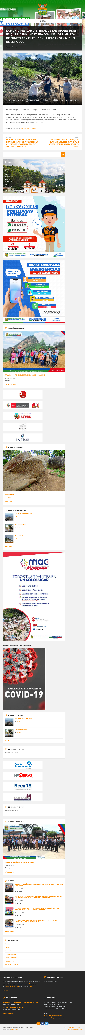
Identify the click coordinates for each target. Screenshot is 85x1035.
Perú (30, 986)
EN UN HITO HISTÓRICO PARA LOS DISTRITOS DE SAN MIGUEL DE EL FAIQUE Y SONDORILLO (39, 885)
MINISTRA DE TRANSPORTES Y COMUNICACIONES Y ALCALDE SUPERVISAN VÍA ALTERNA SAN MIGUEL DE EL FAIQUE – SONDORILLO (38, 897)
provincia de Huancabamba (22, 984)
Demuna (7, 947)
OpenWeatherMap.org (22, 190)
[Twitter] (47, 1023)
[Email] (38, 1023)
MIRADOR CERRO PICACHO (23, 514)
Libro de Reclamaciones (74, 1030)
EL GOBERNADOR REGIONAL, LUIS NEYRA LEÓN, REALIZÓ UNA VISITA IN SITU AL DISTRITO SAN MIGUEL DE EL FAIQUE (64, 143)
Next (77, 137)
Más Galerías (9, 872)
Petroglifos (9, 494)
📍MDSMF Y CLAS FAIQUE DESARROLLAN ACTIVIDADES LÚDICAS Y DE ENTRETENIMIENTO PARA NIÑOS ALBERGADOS (37, 909)
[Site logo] (42, 15)
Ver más (7, 740)
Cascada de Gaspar (21, 525)
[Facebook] (42, 1023)
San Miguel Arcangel (11, 964)
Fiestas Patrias (9, 961)
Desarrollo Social (10, 954)
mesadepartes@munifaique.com (54, 1018)
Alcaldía (7, 944)
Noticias (14, 47)
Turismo (9, 497)
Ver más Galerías (10, 385)
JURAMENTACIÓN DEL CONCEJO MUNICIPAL (20, 862)
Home (8, 47)
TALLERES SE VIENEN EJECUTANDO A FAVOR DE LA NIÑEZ (25, 375)
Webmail (71, 1027)
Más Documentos (8, 1014)
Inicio (65, 1027)
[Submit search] (63, 154)
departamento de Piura (12, 986)
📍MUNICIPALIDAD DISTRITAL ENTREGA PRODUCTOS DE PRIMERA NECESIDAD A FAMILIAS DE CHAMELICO (36, 921)
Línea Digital (14, 1029)
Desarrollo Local (10, 951)
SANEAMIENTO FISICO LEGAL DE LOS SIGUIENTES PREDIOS (21, 1002)
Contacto (79, 1027)
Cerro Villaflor (20, 536)
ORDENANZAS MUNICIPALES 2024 (13, 1008)
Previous (9, 137)
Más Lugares (9, 502)
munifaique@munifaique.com (53, 1016)
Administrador (25, 128)
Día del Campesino (11, 958)
